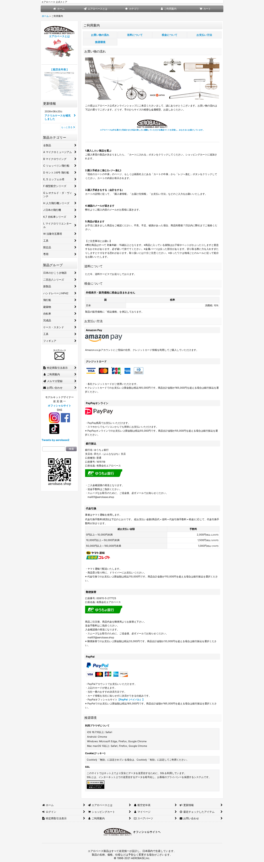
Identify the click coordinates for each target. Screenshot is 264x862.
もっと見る (67, 127)
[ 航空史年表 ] (59, 69)
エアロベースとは (59, 36)
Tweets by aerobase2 (55, 440)
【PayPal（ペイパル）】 (131, 699)
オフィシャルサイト (59, 405)
